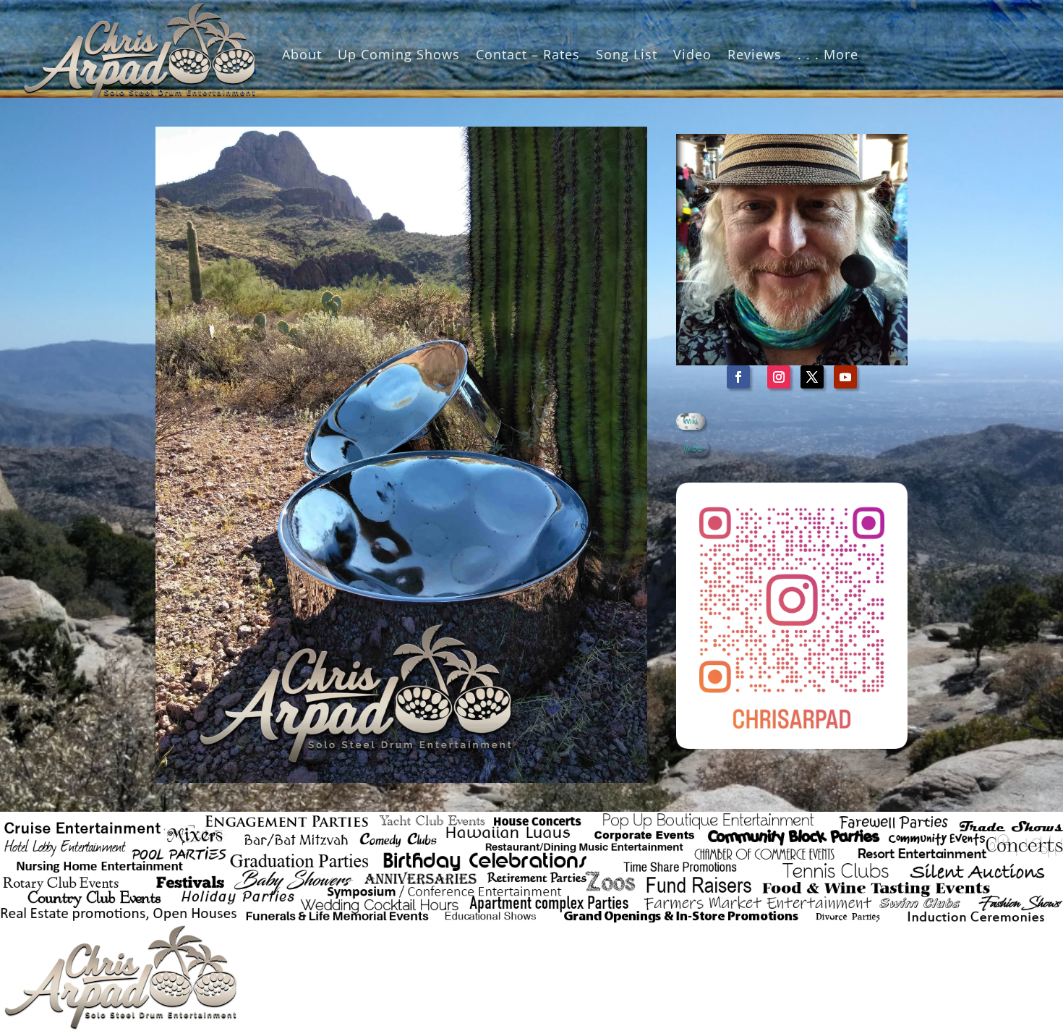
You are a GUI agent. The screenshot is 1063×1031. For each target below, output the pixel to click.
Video (692, 54)
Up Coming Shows (399, 54)
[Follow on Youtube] (845, 377)
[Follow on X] (812, 377)
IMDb (692, 448)
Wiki (690, 421)
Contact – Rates (528, 54)
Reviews (754, 54)
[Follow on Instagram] (778, 377)
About (302, 54)
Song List (626, 54)
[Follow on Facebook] (738, 377)
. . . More (828, 54)
